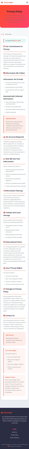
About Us (14, 432)
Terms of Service (14, 437)
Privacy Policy (14, 435)
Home (2, 34)
